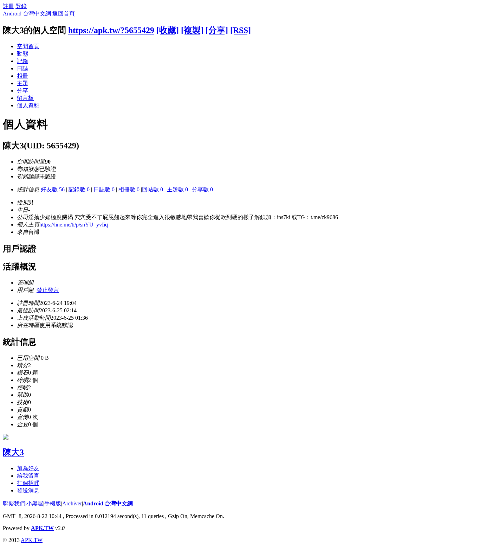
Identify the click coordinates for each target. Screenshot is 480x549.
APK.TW (42, 528)
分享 (22, 91)
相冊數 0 (129, 189)
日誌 (22, 68)
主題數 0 (177, 189)
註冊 (8, 6)
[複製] (192, 30)
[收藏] (167, 30)
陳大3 (13, 452)
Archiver (72, 503)
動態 (22, 54)
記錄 (22, 61)
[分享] (217, 30)
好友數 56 (53, 189)
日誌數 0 (104, 189)
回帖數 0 (152, 189)
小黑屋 (34, 503)
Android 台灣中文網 (27, 14)
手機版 (52, 503)
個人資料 (28, 105)
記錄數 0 (79, 189)
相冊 (22, 76)
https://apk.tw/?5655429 (111, 30)
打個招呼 (28, 483)
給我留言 (28, 476)
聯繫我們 (14, 503)
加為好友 (28, 468)
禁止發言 (48, 290)
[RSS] (240, 30)
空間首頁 (28, 46)
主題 (22, 83)
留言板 (25, 98)
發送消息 (28, 490)
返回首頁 (63, 14)
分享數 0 (202, 189)
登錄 (21, 6)
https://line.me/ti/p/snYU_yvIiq (73, 225)
